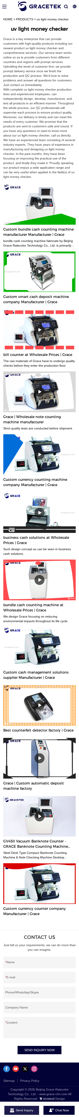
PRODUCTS (24, 19)
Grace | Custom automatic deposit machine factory (33, 786)
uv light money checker (53, 19)
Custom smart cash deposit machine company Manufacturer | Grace (36, 299)
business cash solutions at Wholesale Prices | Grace (36, 540)
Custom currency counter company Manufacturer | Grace (34, 911)
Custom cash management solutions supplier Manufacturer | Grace (36, 675)
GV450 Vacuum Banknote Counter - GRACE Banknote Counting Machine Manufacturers (35, 844)
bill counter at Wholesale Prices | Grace (37, 355)
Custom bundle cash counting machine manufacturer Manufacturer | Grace (38, 232)
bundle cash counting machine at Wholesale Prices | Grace (33, 607)
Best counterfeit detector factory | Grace (38, 730)
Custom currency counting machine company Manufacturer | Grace (35, 482)
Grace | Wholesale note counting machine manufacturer (32, 419)
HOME (8, 19)
